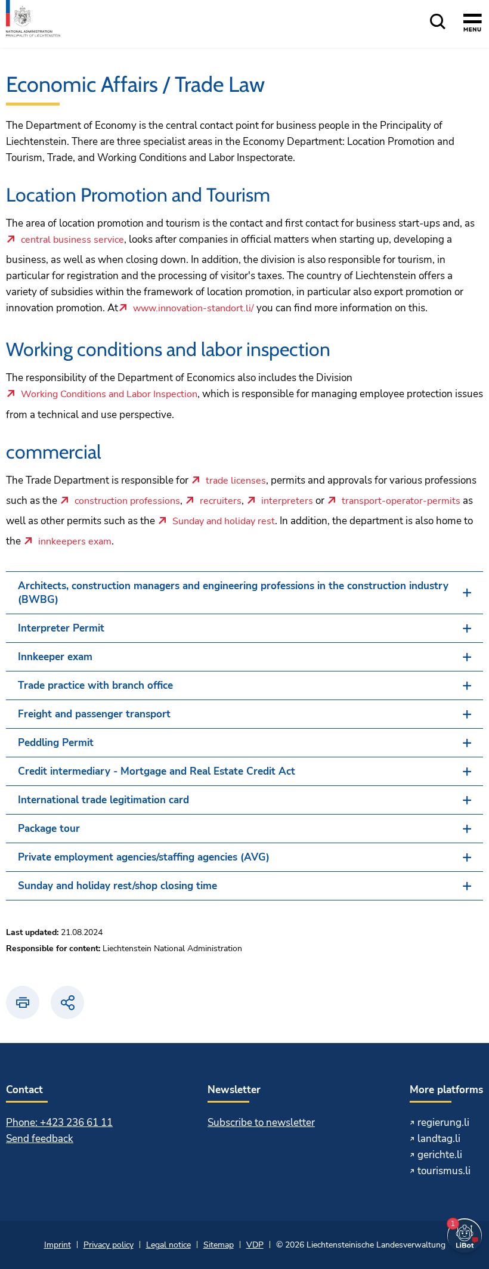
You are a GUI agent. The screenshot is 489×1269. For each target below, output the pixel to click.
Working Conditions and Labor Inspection (109, 395)
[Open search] (437, 22)
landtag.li (438, 1139)
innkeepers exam (75, 542)
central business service (72, 240)
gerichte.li (439, 1155)
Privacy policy (108, 1245)
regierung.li (443, 1122)
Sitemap (218, 1245)
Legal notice (168, 1245)
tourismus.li (444, 1171)
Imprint (57, 1245)
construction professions (127, 501)
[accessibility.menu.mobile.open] (472, 24)
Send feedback (39, 1139)
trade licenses (236, 481)
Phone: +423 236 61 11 (59, 1122)
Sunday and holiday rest (223, 522)
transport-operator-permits (401, 501)
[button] (244, 592)
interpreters (287, 501)
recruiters (221, 501)
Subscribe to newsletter (261, 1122)
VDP (255, 1245)
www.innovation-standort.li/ (193, 309)
